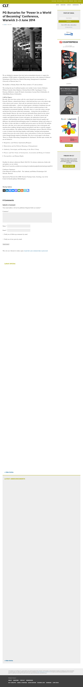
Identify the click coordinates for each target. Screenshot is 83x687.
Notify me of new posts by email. (13, 239)
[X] (4, 190)
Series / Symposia (60, 1)
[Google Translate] (28, 190)
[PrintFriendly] (25, 190)
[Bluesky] (13, 190)
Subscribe (63, 5)
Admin (5, 24)
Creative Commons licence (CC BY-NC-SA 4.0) (44, 671)
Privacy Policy (12, 678)
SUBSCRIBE (69, 21)
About (57, 5)
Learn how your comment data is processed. (36, 251)
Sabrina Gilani (9, 458)
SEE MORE (69, 145)
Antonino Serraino (10, 390)
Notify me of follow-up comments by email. (16, 234)
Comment (6, 211)
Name (5, 226)
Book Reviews (65, 1)
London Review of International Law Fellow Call (18, 593)
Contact (69, 5)
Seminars (75, 1)
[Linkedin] (7, 190)
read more (8, 329)
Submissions (76, 5)
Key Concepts (54, 1)
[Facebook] (10, 190)
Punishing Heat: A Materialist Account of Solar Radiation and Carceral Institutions (37, 455)
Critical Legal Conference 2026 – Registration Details (19, 652)
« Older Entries (8, 472)
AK (7, 322)
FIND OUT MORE (69, 166)
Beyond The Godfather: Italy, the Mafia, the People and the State (30, 387)
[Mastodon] (16, 190)
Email (5, 230)
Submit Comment (6, 244)
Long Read (79, 1)
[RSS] (22, 190)
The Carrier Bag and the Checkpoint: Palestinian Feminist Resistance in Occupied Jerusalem (40, 319)
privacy (71, 27)
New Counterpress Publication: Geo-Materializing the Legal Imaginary (24, 534)
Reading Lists (71, 1)
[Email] (19, 190)
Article (15, 322)
